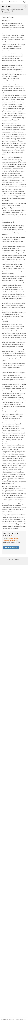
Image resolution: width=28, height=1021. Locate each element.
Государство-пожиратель (8, 1019)
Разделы (16, 559)
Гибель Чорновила (20, 1019)
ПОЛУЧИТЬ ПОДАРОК (10, 547)
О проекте (10, 559)
